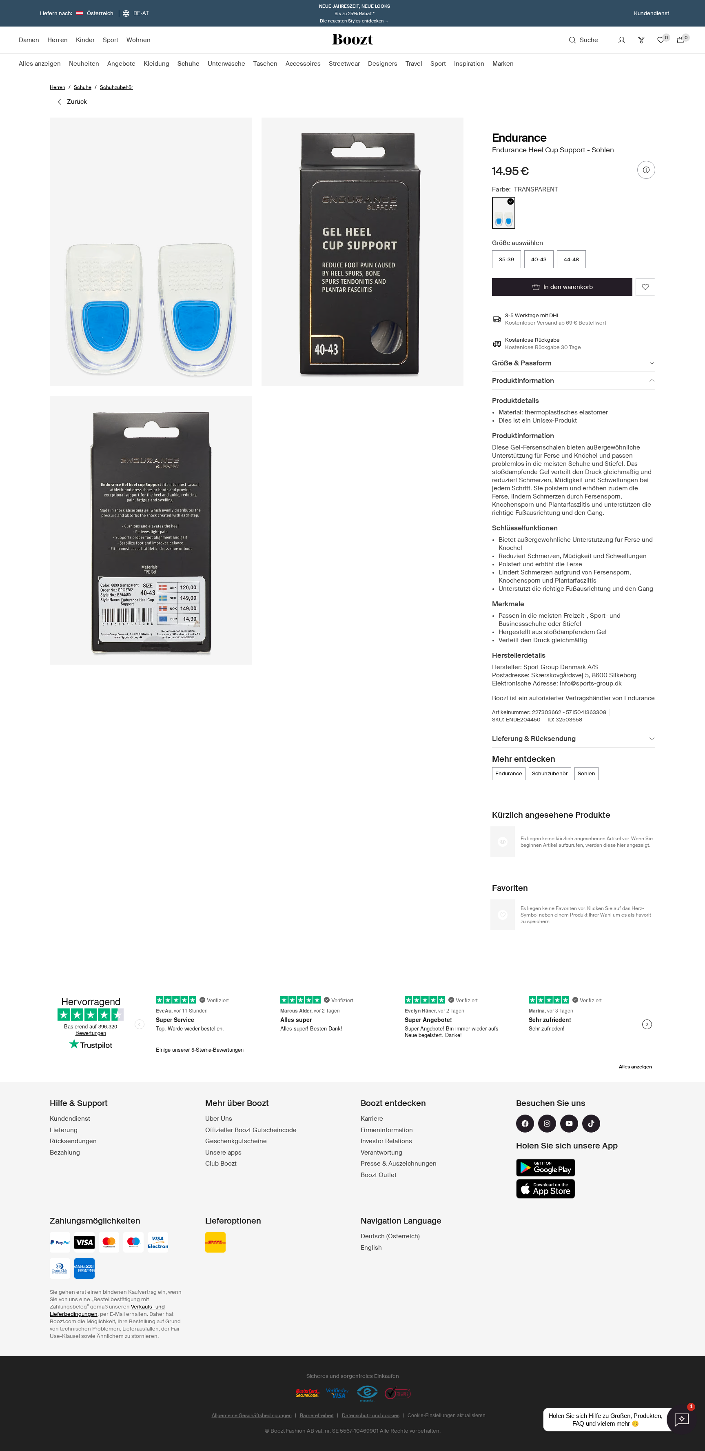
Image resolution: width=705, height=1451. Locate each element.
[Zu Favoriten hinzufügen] (645, 287)
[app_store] (545, 1189)
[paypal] (60, 1243)
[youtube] (569, 1124)
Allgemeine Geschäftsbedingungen (252, 1415)
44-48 (571, 259)
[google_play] (545, 1167)
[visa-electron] (158, 1243)
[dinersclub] (60, 1269)
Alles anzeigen (635, 1067)
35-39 (506, 259)
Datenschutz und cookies (370, 1415)
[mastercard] (109, 1243)
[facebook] (525, 1124)
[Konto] (622, 40)
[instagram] (547, 1124)
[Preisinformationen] (646, 170)
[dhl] (215, 1243)
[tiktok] (591, 1124)
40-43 (539, 259)
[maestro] (133, 1243)
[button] (151, 252)
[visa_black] (84, 1243)
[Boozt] (352, 40)
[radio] (503, 213)
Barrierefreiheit (317, 1415)
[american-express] (84, 1269)
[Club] (641, 40)
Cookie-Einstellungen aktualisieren (447, 1415)
